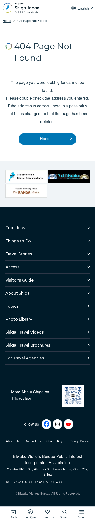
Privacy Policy (78, 441)
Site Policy (54, 441)
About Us (13, 441)
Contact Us (33, 441)
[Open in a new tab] (26, 176)
